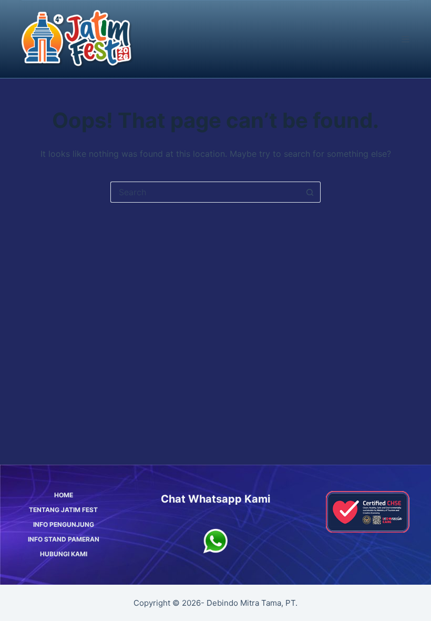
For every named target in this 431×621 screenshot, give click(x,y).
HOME (63, 495)
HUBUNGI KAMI (63, 554)
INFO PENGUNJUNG (63, 524)
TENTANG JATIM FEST (63, 510)
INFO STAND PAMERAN (63, 539)
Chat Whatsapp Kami (215, 499)
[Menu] (405, 39)
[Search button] (310, 192)
